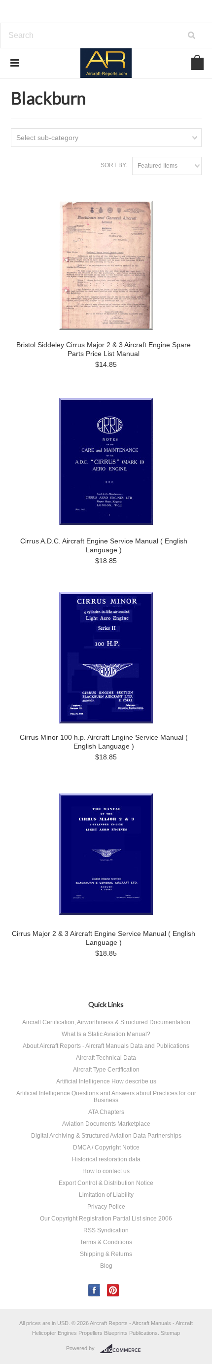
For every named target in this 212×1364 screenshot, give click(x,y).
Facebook (94, 1290)
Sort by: (114, 165)
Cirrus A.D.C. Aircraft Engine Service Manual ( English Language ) (103, 545)
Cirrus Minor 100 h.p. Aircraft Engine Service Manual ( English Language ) (104, 741)
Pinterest (113, 1290)
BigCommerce (123, 1348)
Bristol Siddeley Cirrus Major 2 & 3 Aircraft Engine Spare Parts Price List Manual (103, 349)
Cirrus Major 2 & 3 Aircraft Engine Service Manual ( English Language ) (103, 938)
